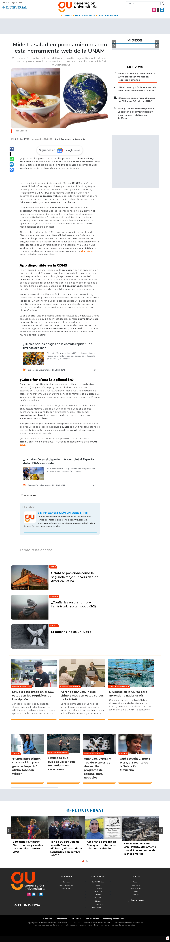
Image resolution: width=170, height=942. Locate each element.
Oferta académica (66, 885)
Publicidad (76, 919)
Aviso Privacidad (91, 919)
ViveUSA (98, 898)
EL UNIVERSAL (98, 882)
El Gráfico (97, 888)
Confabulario (98, 904)
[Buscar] (162, 3)
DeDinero (97, 895)
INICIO (14, 139)
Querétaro (136, 885)
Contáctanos (61, 919)
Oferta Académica (85, 15)
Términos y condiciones (113, 919)
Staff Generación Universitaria (70, 139)
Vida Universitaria (108, 15)
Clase (98, 885)
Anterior (9, 830)
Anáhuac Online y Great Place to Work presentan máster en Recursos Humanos (136, 76)
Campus (67, 15)
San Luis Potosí (135, 888)
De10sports (98, 891)
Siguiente (161, 830)
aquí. (23, 445)
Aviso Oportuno (98, 907)
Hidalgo (136, 895)
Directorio (47, 919)
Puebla (135, 882)
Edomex (98, 901)
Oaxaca (136, 891)
